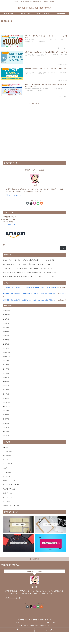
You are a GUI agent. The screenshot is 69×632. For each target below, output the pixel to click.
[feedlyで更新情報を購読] (38, 203)
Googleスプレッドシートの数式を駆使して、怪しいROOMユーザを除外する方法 (27, 268)
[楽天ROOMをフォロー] (34, 203)
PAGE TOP (35, 559)
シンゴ (34, 185)
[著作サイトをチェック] (27, 203)
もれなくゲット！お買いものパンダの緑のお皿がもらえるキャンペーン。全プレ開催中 (29, 260)
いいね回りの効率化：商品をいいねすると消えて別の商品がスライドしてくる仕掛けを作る (30, 287)
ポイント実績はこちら (9, 224)
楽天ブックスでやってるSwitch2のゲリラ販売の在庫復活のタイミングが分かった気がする (30, 272)
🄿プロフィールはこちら (13, 195)
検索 (4, 245)
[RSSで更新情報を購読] (41, 203)
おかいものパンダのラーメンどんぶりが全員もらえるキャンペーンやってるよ (26, 264)
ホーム (17, 622)
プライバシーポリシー (51, 622)
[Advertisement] (34, 27)
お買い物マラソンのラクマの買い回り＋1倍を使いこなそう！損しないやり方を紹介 (28, 276)
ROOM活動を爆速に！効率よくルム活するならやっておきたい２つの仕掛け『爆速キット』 (30, 293)
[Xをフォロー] (31, 203)
